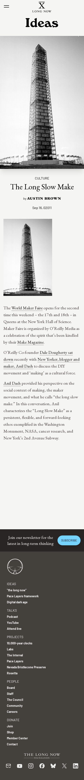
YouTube (13, 622)
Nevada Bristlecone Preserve (26, 667)
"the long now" (16, 590)
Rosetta (12, 673)
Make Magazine (30, 342)
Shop (10, 732)
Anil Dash (12, 383)
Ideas (11, 584)
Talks (12, 610)
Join (10, 726)
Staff (10, 693)
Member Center (17, 738)
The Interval (15, 655)
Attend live (14, 628)
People (13, 681)
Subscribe (69, 540)
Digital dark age (17, 602)
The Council (15, 699)
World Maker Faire (27, 308)
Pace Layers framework (23, 596)
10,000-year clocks (19, 643)
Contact (12, 744)
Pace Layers (15, 661)
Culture (42, 178)
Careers (12, 711)
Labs (10, 649)
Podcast (12, 616)
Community (15, 705)
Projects (15, 637)
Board (11, 688)
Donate (13, 720)
